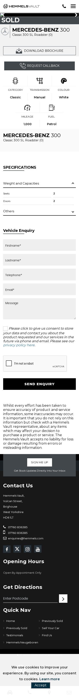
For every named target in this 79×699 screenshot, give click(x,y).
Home (10, 621)
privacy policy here (19, 345)
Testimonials (14, 635)
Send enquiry (39, 384)
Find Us (47, 635)
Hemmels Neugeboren (22, 642)
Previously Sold (52, 621)
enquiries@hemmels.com (25, 538)
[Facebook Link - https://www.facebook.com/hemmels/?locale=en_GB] (7, 549)
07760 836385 (17, 527)
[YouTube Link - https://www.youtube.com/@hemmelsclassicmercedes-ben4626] (38, 549)
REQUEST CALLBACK (43, 66)
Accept (41, 685)
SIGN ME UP (39, 462)
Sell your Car (50, 628)
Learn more (49, 679)
